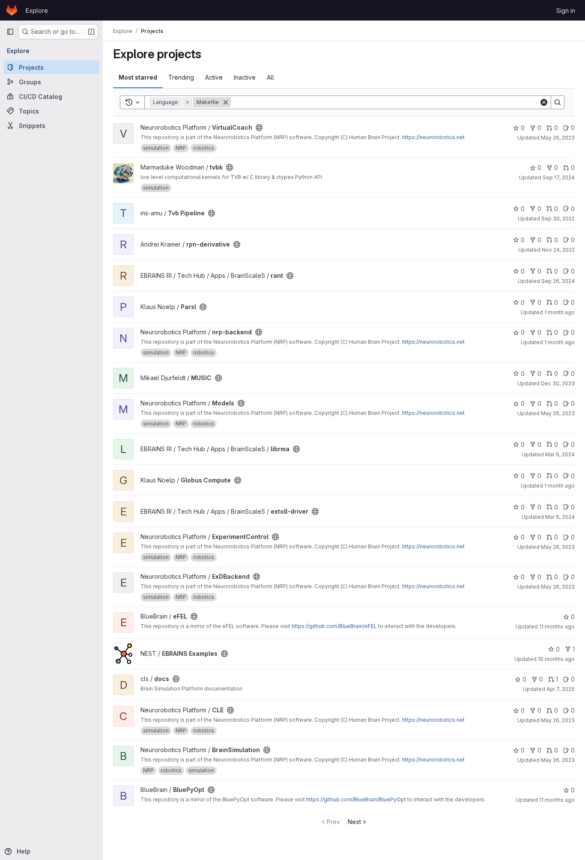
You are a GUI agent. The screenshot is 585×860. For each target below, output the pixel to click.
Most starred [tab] (138, 77)
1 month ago (559, 312)
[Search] (557, 102)
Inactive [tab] (245, 77)
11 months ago (557, 626)
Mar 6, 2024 (560, 454)
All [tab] (270, 77)
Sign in (565, 10)
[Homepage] (12, 10)
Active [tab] (214, 77)
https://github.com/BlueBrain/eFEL (334, 626)
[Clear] (544, 102)
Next (354, 821)
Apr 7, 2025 (560, 689)
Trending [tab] (181, 77)
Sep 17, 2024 (559, 177)
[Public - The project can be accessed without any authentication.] (259, 127)
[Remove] (226, 102)
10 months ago (556, 659)
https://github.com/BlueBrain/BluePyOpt (356, 799)
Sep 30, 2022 (558, 218)
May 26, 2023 (558, 137)
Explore (37, 10)
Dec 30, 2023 (558, 383)
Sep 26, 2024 (558, 281)
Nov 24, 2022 (558, 250)
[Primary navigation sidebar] (10, 32)
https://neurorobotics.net (433, 137)
